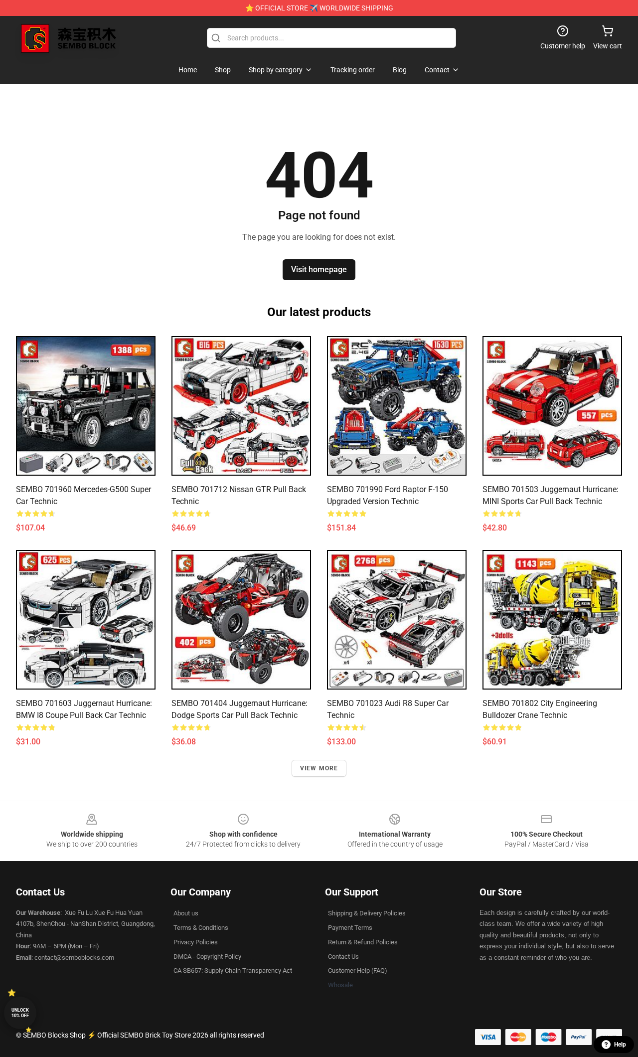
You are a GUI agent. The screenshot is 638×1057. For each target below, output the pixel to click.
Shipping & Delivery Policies (367, 913)
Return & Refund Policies (363, 942)
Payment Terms (350, 927)
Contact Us (343, 956)
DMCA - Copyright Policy (207, 956)
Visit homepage (319, 269)
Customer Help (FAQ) (357, 970)
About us (185, 913)
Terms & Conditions (200, 927)
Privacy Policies (195, 942)
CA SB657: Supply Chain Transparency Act (232, 970)
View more (319, 768)
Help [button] (620, 1044)
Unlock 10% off (20, 1013)
